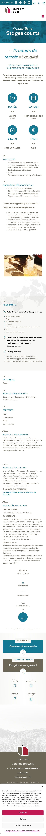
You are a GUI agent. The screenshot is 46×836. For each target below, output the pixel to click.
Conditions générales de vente (23, 782)
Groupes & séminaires (23, 764)
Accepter (23, 813)
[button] (42, 786)
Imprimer (15, 693)
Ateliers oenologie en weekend (23, 768)
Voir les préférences (23, 826)
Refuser (23, 819)
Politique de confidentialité (30, 831)
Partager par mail (15, 680)
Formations (23, 760)
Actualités (22, 773)
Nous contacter (23, 777)
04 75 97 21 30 (7, 3)
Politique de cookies (12, 831)
